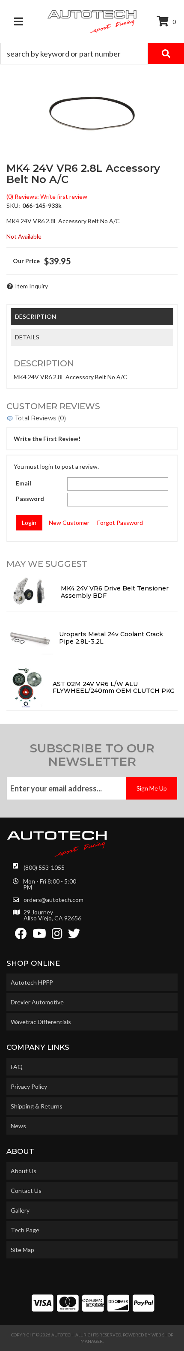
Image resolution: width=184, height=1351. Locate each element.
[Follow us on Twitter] (74, 935)
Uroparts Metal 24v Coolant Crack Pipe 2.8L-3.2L (111, 637)
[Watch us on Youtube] (39, 935)
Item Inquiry (31, 286)
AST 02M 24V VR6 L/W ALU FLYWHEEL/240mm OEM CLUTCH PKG (114, 687)
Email (23, 483)
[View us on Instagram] (57, 935)
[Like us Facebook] (21, 935)
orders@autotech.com (53, 900)
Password (30, 498)
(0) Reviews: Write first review (46, 196)
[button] (92, 53)
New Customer (69, 522)
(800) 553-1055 (44, 867)
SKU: (13, 205)
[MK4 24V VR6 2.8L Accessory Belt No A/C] (92, 113)
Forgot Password (120, 522)
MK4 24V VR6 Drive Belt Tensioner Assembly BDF (115, 591)
